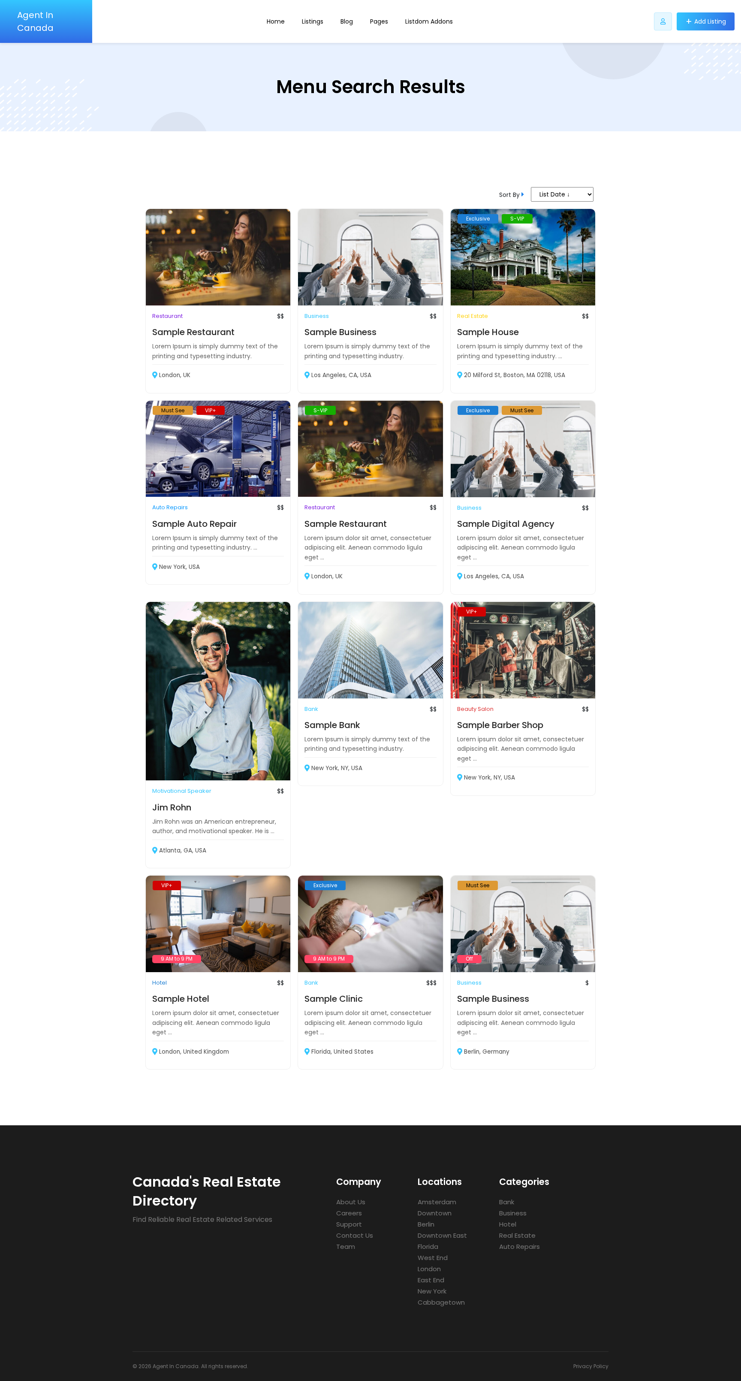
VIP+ (210, 410)
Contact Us (354, 1235)
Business (316, 316)
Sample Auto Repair (194, 524)
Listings (312, 21)
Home (276, 21)
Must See (172, 410)
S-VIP (517, 218)
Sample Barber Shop (500, 725)
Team (345, 1246)
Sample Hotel (180, 999)
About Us (350, 1201)
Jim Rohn (171, 807)
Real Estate (472, 316)
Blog (346, 21)
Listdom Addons (429, 21)
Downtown (435, 1213)
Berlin (426, 1224)
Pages (379, 21)
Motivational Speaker (181, 791)
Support (349, 1224)
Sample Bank (332, 725)
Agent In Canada (35, 21)
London (429, 1268)
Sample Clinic (333, 999)
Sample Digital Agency (505, 524)
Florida (428, 1246)
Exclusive (478, 218)
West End (433, 1257)
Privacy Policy (590, 1366)
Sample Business (340, 332)
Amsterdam (437, 1201)
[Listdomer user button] (663, 21)
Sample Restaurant (193, 332)
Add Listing (710, 21)
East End (431, 1279)
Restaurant (167, 316)
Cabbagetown (441, 1302)
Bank (311, 709)
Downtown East (442, 1235)
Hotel (159, 983)
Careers (349, 1213)
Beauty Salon (475, 709)
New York (432, 1291)
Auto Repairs (170, 507)
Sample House (488, 332)
